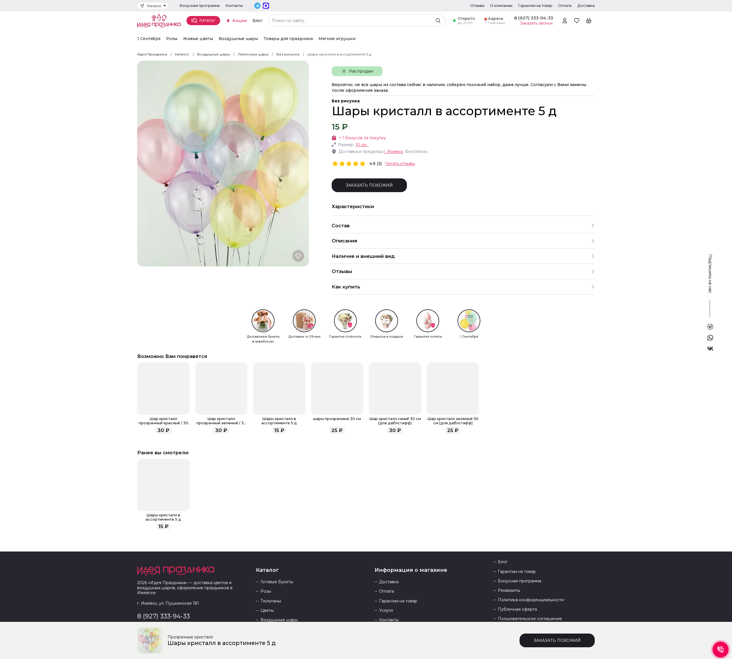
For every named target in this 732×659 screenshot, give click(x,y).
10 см (360, 144)
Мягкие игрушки (337, 38)
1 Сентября (148, 38)
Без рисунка (346, 100)
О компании (501, 5)
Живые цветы (198, 38)
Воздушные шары (238, 38)
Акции (239, 20)
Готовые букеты (276, 582)
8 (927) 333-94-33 (163, 616)
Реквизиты (509, 590)
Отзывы (477, 5)
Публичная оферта (517, 609)
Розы (171, 38)
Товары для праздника (288, 38)
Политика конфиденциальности (531, 600)
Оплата (565, 5)
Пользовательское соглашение (530, 618)
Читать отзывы (400, 163)
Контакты (234, 5)
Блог (257, 20)
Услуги (386, 610)
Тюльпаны (270, 601)
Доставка (586, 5)
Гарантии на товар (535, 5)
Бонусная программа (200, 5)
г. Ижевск (393, 151)
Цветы (267, 610)
